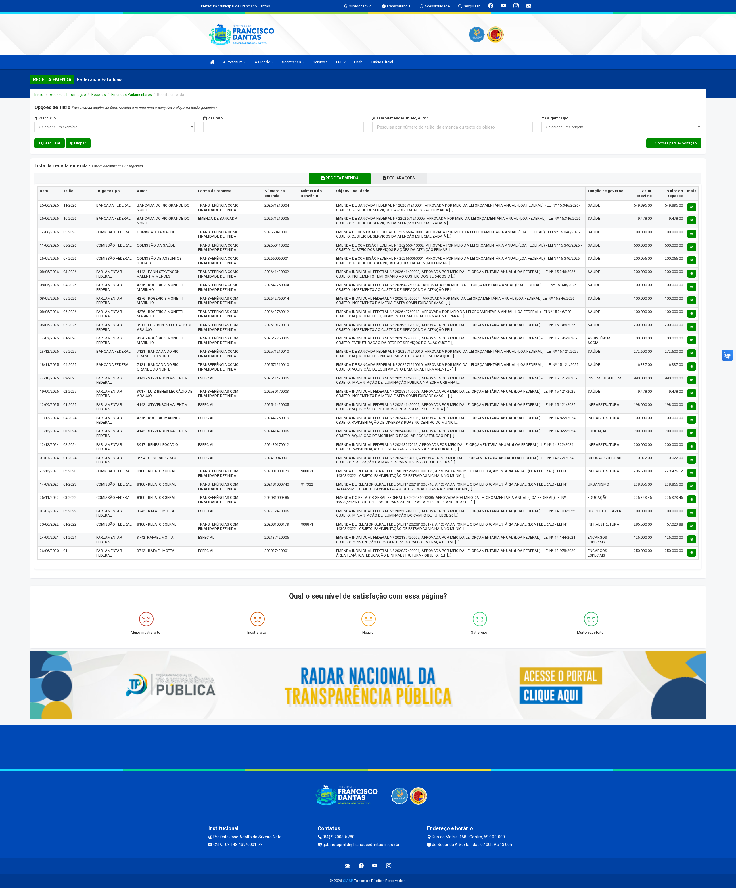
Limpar (79, 143)
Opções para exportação (675, 143)
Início (39, 94)
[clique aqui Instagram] (389, 866)
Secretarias (292, 62)
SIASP (348, 881)
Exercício (46, 118)
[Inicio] (212, 62)
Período (215, 118)
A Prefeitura (233, 62)
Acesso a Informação (68, 94)
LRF (339, 62)
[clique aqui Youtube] (375, 866)
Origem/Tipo (556, 118)
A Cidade (263, 62)
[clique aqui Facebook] (361, 866)
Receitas (98, 94)
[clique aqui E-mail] (347, 866)
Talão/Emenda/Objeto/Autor (401, 118)
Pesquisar (51, 143)
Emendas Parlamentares (131, 94)
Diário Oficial (382, 62)
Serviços (320, 62)
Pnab (358, 62)
